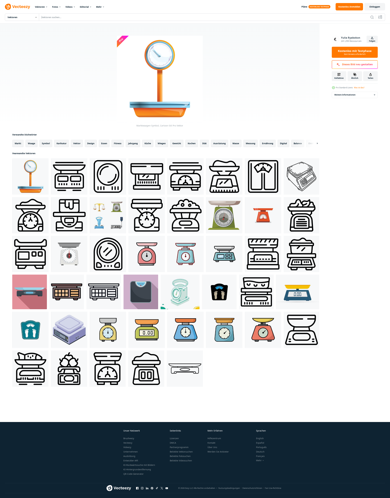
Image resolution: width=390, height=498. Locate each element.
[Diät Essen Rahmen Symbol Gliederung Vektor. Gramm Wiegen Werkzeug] (263, 254)
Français (260, 456)
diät (204, 143)
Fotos (55, 6)
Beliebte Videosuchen (181, 460)
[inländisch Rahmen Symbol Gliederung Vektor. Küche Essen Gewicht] (147, 176)
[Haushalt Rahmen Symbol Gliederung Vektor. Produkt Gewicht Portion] (30, 215)
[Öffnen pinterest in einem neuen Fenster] (152, 488)
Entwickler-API (130, 460)
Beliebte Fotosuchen (180, 456)
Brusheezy (128, 438)
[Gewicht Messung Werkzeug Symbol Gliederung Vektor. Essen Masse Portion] (108, 176)
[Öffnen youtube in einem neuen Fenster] (167, 488)
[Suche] (372, 17)
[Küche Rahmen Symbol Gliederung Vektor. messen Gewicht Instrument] (147, 215)
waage (31, 143)
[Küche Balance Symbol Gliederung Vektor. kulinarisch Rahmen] (69, 176)
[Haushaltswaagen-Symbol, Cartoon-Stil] (224, 215)
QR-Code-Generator (133, 473)
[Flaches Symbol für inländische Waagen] (263, 215)
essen (104, 143)
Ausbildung (129, 456)
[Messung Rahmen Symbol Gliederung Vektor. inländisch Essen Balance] (69, 215)
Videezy (127, 447)
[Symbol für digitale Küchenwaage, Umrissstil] (185, 368)
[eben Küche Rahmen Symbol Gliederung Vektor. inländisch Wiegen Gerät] (263, 176)
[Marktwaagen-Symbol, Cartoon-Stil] (30, 176)
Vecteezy (127, 442)
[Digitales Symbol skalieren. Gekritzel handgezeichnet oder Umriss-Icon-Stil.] (301, 176)
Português (261, 447)
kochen (192, 143)
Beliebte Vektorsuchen (181, 451)
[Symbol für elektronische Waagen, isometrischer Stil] (69, 330)
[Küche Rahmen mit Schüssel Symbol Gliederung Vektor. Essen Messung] (301, 215)
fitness (117, 143)
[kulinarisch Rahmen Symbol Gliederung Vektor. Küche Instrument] (224, 176)
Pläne (304, 6)
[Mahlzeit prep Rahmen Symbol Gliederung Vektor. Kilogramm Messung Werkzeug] (30, 254)
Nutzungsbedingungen (229, 488)
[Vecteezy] (17, 7)
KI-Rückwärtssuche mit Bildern (139, 465)
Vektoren (40, 6)
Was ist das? (359, 87)
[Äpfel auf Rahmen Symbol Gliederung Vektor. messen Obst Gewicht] (69, 368)
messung (250, 143)
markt (18, 143)
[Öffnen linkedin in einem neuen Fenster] (147, 488)
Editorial (84, 6)
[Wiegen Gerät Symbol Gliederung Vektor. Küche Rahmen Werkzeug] (185, 176)
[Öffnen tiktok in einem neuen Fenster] (157, 488)
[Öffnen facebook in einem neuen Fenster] (137, 488)
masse (235, 143)
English (260, 438)
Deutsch (260, 451)
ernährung (267, 143)
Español (260, 442)
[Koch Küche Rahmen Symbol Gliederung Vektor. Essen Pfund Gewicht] (107, 368)
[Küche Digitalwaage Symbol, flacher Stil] (29, 292)
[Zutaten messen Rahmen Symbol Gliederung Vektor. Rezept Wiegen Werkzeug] (146, 368)
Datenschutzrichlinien (252, 488)
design (90, 143)
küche (148, 143)
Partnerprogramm (179, 447)
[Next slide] (315, 143)
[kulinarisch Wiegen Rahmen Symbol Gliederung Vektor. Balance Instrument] (185, 215)
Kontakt (211, 442)
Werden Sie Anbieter (218, 451)
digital (283, 143)
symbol (46, 143)
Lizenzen (174, 438)
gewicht (176, 143)
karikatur (62, 143)
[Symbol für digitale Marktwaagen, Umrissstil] (103, 292)
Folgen (372, 41)
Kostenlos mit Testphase (355, 52)
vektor (76, 143)
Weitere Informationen (345, 94)
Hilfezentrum (214, 438)
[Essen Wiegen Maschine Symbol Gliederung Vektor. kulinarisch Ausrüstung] (301, 254)
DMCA (173, 442)
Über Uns (212, 447)
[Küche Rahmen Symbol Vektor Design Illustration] (108, 330)
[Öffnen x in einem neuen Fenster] (162, 488)
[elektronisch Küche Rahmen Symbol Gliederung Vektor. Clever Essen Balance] (301, 330)
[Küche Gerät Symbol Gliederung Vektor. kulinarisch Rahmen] (256, 292)
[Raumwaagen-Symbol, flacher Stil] (141, 292)
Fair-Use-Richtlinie (273, 488)
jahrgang (133, 143)
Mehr (99, 6)
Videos (68, 6)
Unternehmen (130, 451)
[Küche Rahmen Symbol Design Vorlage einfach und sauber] (147, 254)
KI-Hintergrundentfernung (137, 469)
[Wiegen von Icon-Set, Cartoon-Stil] (108, 215)
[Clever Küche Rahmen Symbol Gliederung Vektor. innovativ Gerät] (108, 254)
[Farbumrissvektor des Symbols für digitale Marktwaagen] (66, 292)
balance (298, 143)
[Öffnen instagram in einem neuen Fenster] (142, 488)
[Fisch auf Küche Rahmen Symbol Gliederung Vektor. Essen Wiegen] (30, 368)
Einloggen (374, 6)
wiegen (162, 143)
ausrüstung (219, 143)
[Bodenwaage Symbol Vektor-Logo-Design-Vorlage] (219, 292)
